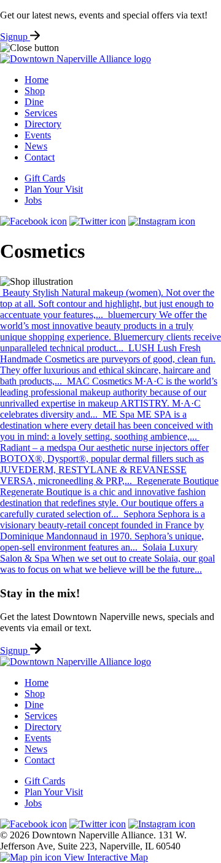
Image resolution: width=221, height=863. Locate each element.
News (36, 146)
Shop (35, 91)
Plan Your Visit (54, 189)
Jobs (33, 200)
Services (41, 113)
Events (38, 135)
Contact (40, 157)
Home (36, 79)
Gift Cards (45, 178)
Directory (43, 124)
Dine (34, 102)
